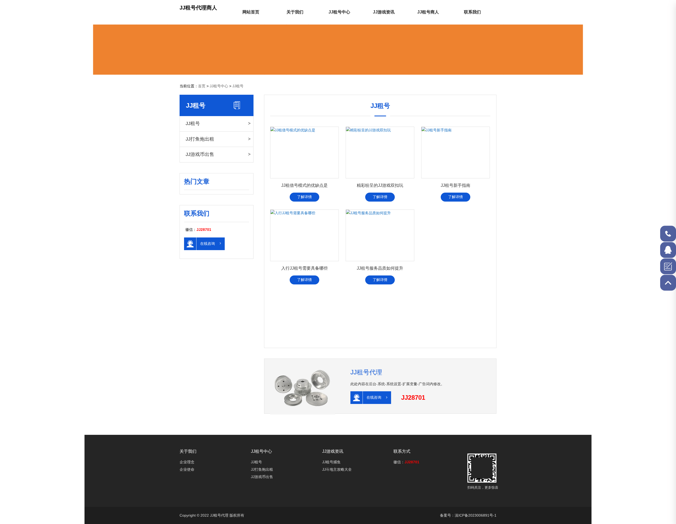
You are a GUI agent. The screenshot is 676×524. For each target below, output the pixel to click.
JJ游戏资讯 (384, 12)
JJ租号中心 (339, 12)
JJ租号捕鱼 (331, 462)
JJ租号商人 (428, 12)
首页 (201, 86)
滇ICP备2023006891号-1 (475, 515)
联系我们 (472, 12)
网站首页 (250, 12)
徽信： (406, 462)
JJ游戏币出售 (200, 154)
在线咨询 (208, 243)
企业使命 (187, 469)
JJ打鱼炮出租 (200, 139)
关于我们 (295, 12)
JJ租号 (237, 86)
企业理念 (187, 462)
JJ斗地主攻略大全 (337, 469)
